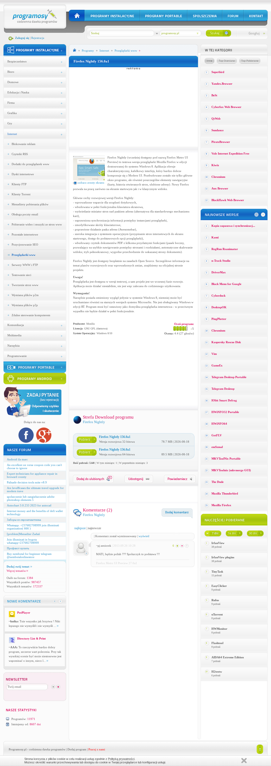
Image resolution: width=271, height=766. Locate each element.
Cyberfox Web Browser (226, 106)
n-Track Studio (221, 260)
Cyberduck (218, 295)
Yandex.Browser (221, 83)
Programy (88, 50)
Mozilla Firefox (221, 505)
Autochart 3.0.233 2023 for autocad (29, 505)
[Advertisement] (133, 107)
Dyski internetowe (23, 174)
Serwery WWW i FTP (25, 264)
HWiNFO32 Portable (225, 412)
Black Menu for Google (226, 283)
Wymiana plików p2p (25, 305)
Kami (215, 237)
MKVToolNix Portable (226, 458)
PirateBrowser (220, 141)
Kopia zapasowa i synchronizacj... (233, 225)
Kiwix (215, 165)
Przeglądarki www (23, 254)
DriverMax (218, 272)
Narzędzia (13, 345)
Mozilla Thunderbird (224, 493)
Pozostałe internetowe (25, 234)
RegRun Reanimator (224, 249)
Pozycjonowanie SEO (25, 244)
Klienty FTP (19, 184)
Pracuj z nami (96, 749)
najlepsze (80, 528)
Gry (9, 123)
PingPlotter (218, 318)
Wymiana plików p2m (25, 295)
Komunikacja (15, 325)
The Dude (217, 481)
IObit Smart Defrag (224, 400)
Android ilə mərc (17, 459)
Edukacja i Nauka (18, 92)
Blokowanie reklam (23, 144)
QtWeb (215, 118)
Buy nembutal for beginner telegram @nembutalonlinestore (29, 555)
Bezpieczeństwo (17, 61)
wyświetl (144, 536)
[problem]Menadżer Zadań (23, 534)
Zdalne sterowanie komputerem (31, 315)
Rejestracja (37, 37)
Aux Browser (219, 188)
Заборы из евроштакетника (24, 519)
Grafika (12, 113)
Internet (12, 133)
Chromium (218, 176)
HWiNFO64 (219, 423)
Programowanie (17, 355)
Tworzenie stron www (25, 285)
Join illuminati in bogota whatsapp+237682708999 (23, 541)
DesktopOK (219, 307)
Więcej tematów (16, 570)
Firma (11, 102)
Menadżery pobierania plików (30, 204)
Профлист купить (18, 548)
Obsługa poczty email (25, 214)
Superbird (217, 72)
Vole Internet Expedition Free (230, 153)
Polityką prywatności (121, 758)
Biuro (10, 71)
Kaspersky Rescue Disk (226, 342)
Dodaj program (76, 749)
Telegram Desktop (222, 388)
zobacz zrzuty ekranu (90, 182)
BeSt (214, 95)
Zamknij (244, 760)
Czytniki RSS (20, 154)
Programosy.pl (17, 749)
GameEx (217, 365)
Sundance (217, 130)
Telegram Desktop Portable (228, 377)
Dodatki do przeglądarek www (30, 164)
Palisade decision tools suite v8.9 (27, 482)
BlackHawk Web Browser (227, 200)
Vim (214, 353)
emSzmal (217, 446)
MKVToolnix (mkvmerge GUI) (231, 470)
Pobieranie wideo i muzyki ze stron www (37, 224)
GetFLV (216, 435)
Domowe (13, 82)
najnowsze (94, 528)
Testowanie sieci (21, 275)
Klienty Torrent (21, 194)
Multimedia (14, 335)
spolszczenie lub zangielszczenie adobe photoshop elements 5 (31, 498)
